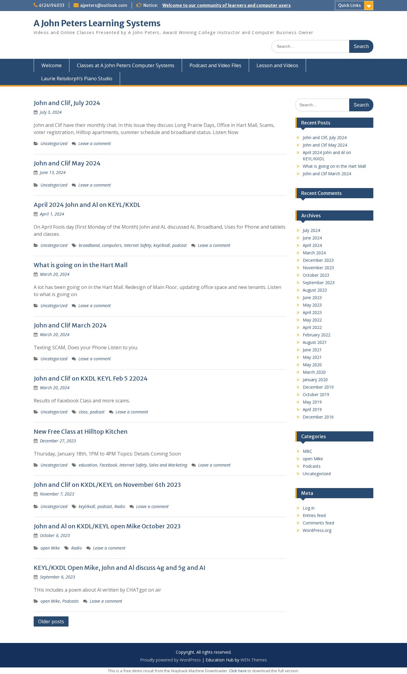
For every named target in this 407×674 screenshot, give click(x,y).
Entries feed (314, 515)
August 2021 (315, 342)
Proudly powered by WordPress (170, 660)
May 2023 (312, 305)
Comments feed (318, 523)
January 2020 (315, 379)
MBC (307, 451)
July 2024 (311, 230)
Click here (238, 670)
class (83, 412)
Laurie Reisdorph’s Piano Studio (76, 78)
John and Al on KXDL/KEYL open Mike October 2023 (107, 526)
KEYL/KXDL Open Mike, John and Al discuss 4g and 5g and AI (119, 567)
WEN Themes (253, 660)
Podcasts (70, 601)
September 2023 (319, 282)
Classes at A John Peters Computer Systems (125, 65)
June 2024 (312, 238)
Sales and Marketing (168, 465)
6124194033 (51, 5)
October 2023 (316, 275)
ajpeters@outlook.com (103, 5)
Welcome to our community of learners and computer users (226, 5)
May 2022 (312, 320)
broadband (89, 245)
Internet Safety (137, 245)
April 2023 (312, 312)
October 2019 (316, 394)
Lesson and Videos (277, 65)
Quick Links (349, 5)
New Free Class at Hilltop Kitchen (81, 431)
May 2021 (312, 357)
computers (112, 245)
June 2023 (312, 297)
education (88, 465)
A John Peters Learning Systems (97, 23)
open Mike (50, 548)
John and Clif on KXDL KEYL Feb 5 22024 (90, 378)
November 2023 (318, 267)
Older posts (51, 621)
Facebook (108, 465)
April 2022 (312, 327)
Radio (119, 506)
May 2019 (312, 402)
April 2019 (312, 409)
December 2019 (318, 387)
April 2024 (312, 245)
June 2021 (312, 350)
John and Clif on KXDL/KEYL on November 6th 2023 (107, 484)
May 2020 (312, 364)
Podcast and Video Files (215, 65)
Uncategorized (54, 143)
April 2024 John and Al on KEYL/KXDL (87, 204)
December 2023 (318, 260)
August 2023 (315, 290)
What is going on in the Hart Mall (81, 265)
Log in (309, 508)
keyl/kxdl (161, 245)
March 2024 (314, 253)
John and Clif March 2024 (70, 325)
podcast (179, 245)
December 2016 (318, 417)
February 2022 (316, 335)
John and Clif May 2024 (67, 163)
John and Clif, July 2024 (67, 103)
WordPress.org (317, 530)
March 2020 (314, 372)
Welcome (51, 65)
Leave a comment (94, 143)
